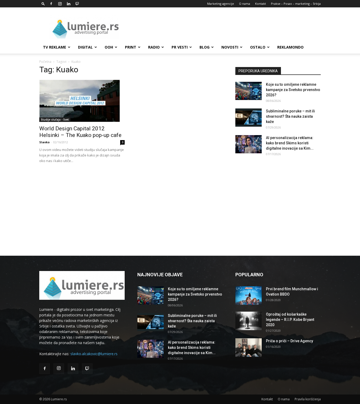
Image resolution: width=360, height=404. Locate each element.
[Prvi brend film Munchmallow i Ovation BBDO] (248, 295)
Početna (45, 61)
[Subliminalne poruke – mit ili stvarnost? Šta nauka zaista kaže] (248, 117)
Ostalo (257, 47)
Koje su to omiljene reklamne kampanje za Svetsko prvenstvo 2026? (293, 89)
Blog (205, 47)
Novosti (229, 47)
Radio (154, 47)
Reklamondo (290, 47)
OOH (109, 47)
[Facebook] (51, 3)
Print (130, 47)
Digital (85, 47)
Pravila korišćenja (308, 399)
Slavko (44, 142)
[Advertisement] (225, 27)
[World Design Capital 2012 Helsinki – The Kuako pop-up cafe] (82, 101)
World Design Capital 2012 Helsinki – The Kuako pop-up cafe (80, 131)
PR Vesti (180, 47)
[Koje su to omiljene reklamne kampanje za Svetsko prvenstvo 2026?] (248, 91)
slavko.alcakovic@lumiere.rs (94, 353)
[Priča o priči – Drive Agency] (248, 347)
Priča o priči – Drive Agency (289, 341)
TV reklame (54, 47)
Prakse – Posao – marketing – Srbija (296, 4)
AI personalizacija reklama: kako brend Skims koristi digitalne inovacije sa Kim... (290, 143)
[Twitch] (77, 3)
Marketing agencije (220, 4)
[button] (43, 4)
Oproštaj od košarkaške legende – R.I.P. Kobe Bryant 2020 (290, 319)
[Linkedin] (68, 3)
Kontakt (260, 4)
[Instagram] (60, 3)
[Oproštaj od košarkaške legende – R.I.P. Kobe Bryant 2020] (248, 321)
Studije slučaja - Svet (55, 119)
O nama (244, 4)
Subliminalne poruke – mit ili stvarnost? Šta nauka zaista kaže (290, 116)
